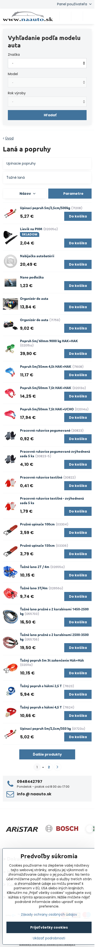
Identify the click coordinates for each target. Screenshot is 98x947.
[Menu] (88, 16)
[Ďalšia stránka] (57, 767)
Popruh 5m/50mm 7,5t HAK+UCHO (47, 409)
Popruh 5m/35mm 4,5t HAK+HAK (45, 366)
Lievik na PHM (31, 229)
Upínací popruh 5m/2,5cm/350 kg (45, 728)
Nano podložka (32, 277)
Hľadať (50, 115)
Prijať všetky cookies (49, 927)
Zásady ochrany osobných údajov (49, 914)
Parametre (73, 193)
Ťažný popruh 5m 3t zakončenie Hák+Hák (52, 660)
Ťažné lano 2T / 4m (34, 566)
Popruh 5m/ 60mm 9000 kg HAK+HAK (49, 341)
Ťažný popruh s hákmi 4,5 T (41, 707)
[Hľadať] (65, 16)
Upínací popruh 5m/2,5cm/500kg (45, 208)
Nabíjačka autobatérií (37, 256)
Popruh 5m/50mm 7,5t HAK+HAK (45, 387)
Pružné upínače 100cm (37, 524)
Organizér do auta (34, 298)
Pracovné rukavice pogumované (45, 430)
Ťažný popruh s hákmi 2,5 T (41, 686)
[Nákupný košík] (77, 16)
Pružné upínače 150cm (37, 545)
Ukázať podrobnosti (49, 938)
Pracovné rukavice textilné (41, 477)
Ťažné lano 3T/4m (34, 588)
